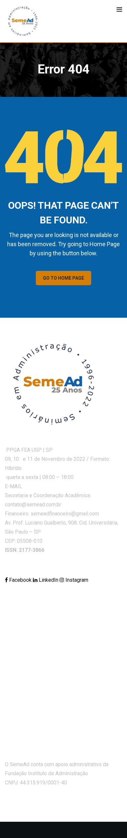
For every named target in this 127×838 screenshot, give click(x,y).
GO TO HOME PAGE (63, 278)
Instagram (76, 580)
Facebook (20, 580)
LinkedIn (48, 580)
